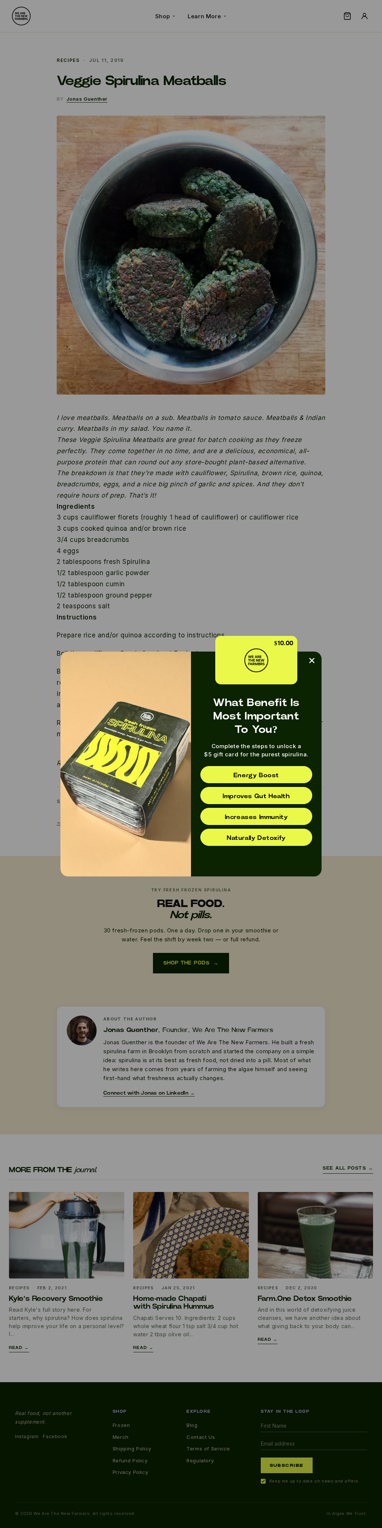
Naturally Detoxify (256, 838)
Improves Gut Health (256, 796)
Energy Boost (256, 775)
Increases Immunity (256, 817)
